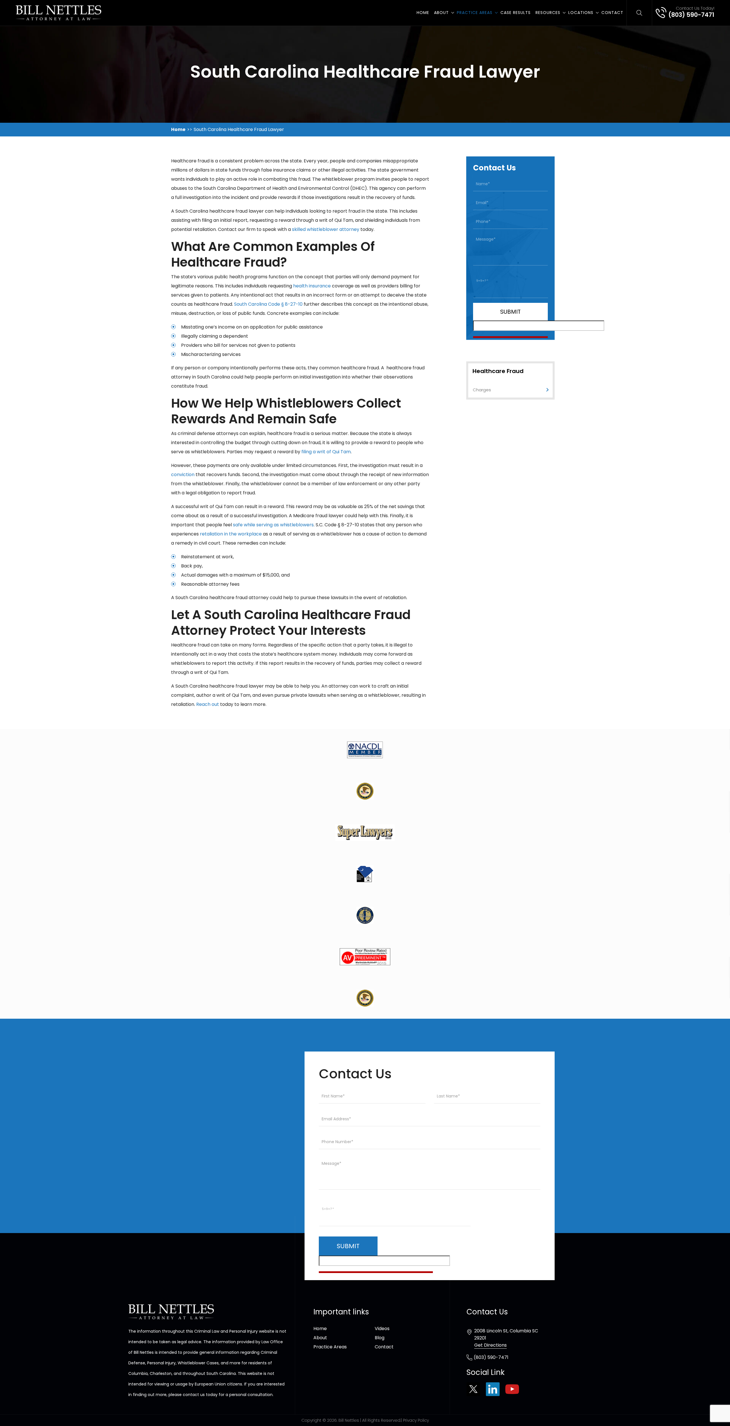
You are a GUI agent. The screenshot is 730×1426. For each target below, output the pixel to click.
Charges (482, 390)
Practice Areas (474, 12)
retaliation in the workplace (231, 534)
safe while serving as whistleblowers (273, 524)
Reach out (207, 704)
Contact (612, 12)
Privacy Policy (416, 1420)
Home (423, 12)
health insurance (312, 286)
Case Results (515, 12)
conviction (182, 474)
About (441, 12)
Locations (580, 12)
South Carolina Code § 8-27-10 (268, 304)
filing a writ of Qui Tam (326, 451)
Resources (548, 12)
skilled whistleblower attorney (325, 229)
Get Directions (490, 1345)
